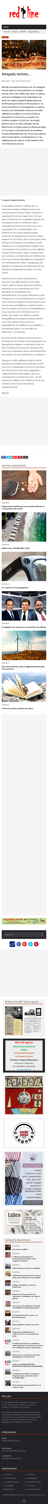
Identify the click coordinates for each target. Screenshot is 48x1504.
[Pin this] (20, 457)
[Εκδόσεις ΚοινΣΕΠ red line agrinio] (24, 1020)
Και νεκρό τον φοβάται (20, 1249)
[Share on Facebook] (3, 457)
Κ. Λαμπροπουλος (33, 1482)
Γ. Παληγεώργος (9, 1478)
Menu (6, 27)
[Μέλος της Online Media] (12, 943)
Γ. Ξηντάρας (30, 1474)
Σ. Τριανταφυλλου (32, 1489)
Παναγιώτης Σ (9, 1489)
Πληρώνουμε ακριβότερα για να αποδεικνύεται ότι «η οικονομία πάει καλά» (25, 1334)
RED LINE (7, 32)
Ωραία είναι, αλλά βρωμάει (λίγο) (16, 548)
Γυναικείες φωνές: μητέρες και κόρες (17, 708)
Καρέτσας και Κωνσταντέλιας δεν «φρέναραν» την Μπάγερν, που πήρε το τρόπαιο (26, 1296)
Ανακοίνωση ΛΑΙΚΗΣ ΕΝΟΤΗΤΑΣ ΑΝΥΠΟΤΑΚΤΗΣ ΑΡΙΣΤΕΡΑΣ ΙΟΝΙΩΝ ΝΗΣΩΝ (27, 1365)
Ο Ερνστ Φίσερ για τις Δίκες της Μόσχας (26, 1268)
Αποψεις (23, 32)
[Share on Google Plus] (14, 457)
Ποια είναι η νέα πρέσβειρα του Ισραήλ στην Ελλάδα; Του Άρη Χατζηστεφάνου (26, 1307)
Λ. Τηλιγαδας (8, 1486)
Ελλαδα (14, 32)
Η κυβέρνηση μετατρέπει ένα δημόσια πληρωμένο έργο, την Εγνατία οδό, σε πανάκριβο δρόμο (25, 1376)
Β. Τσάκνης (7, 1474)
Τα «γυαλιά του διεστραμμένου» (15, 588)
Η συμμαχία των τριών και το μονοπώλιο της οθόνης (24, 627)
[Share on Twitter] (9, 457)
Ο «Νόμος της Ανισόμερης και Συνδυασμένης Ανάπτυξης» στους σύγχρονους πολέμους (24, 1259)
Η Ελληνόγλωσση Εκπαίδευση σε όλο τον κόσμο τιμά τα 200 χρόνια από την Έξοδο (26, 1276)
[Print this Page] (25, 457)
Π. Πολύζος (30, 1486)
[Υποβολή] (42, 934)
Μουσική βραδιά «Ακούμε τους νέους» (25, 1325)
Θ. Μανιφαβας (31, 1478)
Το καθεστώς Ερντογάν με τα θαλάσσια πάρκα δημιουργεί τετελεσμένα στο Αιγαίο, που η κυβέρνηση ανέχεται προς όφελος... (27, 1345)
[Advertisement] (24, 172)
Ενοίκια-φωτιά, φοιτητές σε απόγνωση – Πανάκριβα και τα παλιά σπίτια (26, 1356)
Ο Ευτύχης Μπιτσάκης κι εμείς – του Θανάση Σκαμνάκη (25, 1316)
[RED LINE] (24, 12)
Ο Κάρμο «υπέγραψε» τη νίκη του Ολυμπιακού (24, 1286)
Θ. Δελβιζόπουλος (11, 1482)
